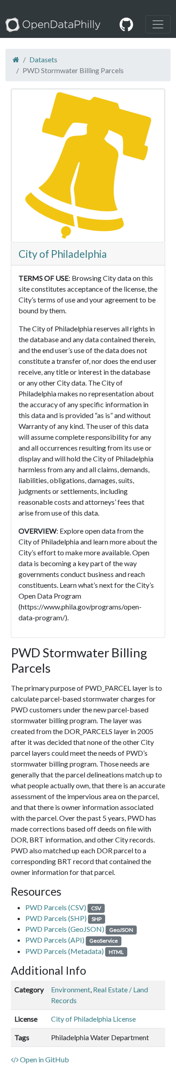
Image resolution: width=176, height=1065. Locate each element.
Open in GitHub (44, 1059)
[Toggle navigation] (158, 24)
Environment (70, 989)
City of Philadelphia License (93, 1018)
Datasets (43, 59)
